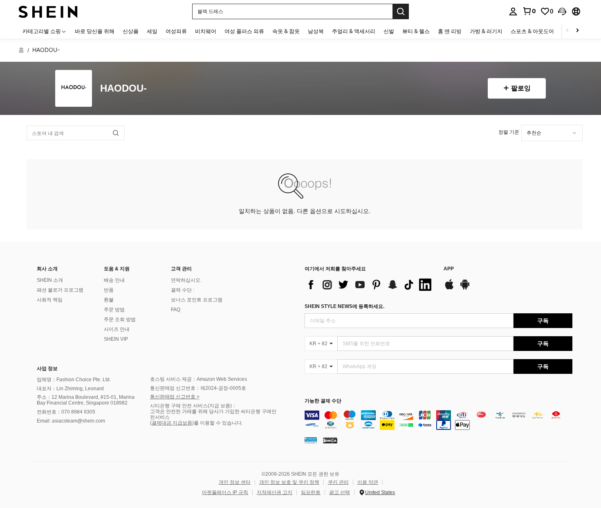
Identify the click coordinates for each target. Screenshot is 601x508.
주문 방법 (114, 309)
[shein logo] (48, 11)
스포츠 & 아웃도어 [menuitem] (532, 31)
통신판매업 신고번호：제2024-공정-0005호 (198, 388)
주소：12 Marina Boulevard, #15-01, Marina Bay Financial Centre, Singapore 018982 (86, 400)
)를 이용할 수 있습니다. (217, 423)
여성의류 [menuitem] (176, 31)
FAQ (175, 309)
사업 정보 (47, 368)
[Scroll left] (567, 31)
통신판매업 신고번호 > (175, 397)
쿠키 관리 (338, 482)
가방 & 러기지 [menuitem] (486, 31)
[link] (529, 11)
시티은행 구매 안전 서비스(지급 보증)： (193, 406)
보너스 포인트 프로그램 (196, 300)
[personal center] (513, 11)
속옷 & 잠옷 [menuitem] (286, 31)
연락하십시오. (186, 280)
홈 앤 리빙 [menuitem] (450, 31)
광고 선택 (339, 492)
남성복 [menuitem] (316, 31)
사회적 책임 (50, 300)
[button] (562, 11)
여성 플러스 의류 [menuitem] (244, 31)
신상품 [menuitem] (131, 31)
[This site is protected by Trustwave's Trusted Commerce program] (311, 440)
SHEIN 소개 (50, 280)
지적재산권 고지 (274, 492)
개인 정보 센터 (235, 482)
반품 (109, 290)
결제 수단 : (182, 290)
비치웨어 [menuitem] (205, 31)
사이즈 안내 (117, 329)
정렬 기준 (508, 132)
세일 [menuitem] (152, 31)
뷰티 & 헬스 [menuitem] (416, 31)
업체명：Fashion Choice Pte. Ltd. (74, 379)
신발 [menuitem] (388, 31)
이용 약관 (367, 482)
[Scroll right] (577, 31)
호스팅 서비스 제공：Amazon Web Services (198, 379)
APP (449, 269)
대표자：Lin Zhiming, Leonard (70, 388)
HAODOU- (123, 88)
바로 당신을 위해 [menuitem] (94, 31)
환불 (109, 300)
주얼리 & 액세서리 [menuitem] (353, 31)
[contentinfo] (438, 420)
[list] (370, 285)
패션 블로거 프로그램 (60, 290)
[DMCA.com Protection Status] (330, 440)
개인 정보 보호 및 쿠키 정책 (289, 482)
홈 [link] (21, 50)
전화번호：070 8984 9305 (66, 412)
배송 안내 (114, 280)
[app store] (449, 288)
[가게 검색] (115, 133)
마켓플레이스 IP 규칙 (225, 492)
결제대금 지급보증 (172, 423)
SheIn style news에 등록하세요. (344, 306)
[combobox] (552, 133)
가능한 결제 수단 (323, 401)
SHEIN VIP (116, 339)
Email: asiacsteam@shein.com (71, 421)
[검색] (400, 11)
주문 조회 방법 (120, 319)
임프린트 (311, 492)
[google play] (465, 288)
